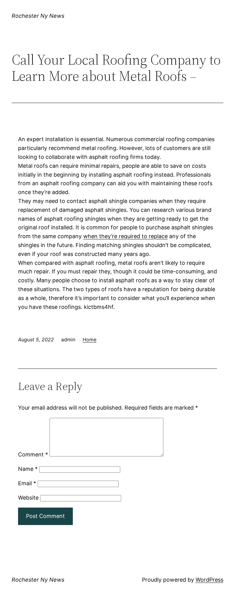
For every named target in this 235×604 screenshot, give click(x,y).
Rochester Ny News (38, 16)
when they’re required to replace (125, 236)
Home (89, 339)
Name (28, 469)
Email (27, 483)
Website (28, 497)
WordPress (209, 579)
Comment (33, 454)
